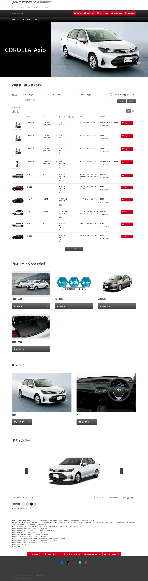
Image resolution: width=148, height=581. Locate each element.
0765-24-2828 (104, 190)
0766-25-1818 (104, 138)
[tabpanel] (74, 49)
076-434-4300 (104, 178)
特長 (28, 19)
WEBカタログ (91, 13)
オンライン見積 (104, 13)
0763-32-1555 (104, 227)
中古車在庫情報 (118, 13)
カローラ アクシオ (18, 13)
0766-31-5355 (104, 214)
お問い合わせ (131, 13)
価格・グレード (17, 19)
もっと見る (74, 249)
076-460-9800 (104, 151)
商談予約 (79, 13)
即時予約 (124, 123)
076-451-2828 (104, 125)
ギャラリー (38, 19)
